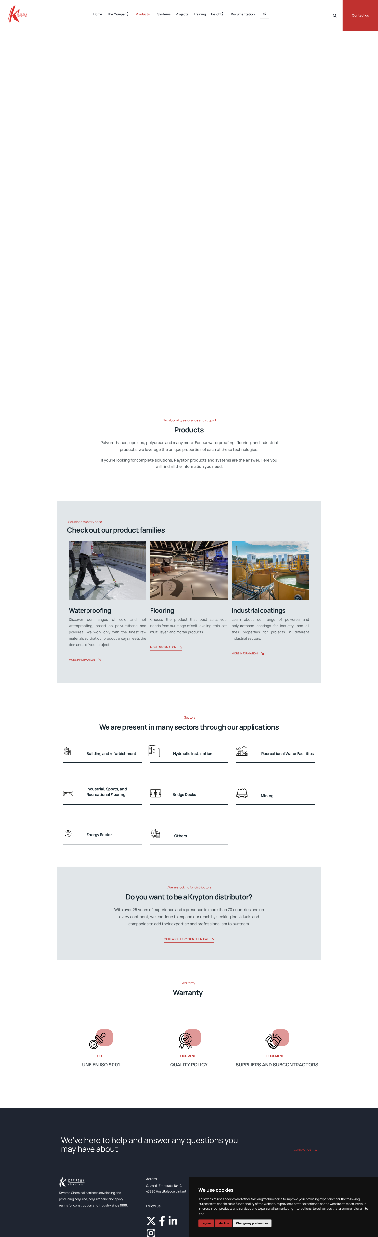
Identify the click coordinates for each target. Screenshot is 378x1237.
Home (97, 14)
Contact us (360, 15)
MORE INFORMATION (82, 660)
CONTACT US (302, 1149)
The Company (117, 14)
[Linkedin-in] (173, 1221)
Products (143, 14)
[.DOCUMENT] (189, 1039)
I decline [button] (223, 1223)
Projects (182, 14)
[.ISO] (101, 1039)
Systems (164, 14)
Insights (217, 14)
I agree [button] (206, 1223)
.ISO (99, 1056)
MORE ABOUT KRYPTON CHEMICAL (186, 939)
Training (200, 14)
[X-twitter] (151, 1221)
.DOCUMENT (187, 1056)
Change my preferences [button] (252, 1223)
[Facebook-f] (162, 1221)
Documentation (243, 14)
